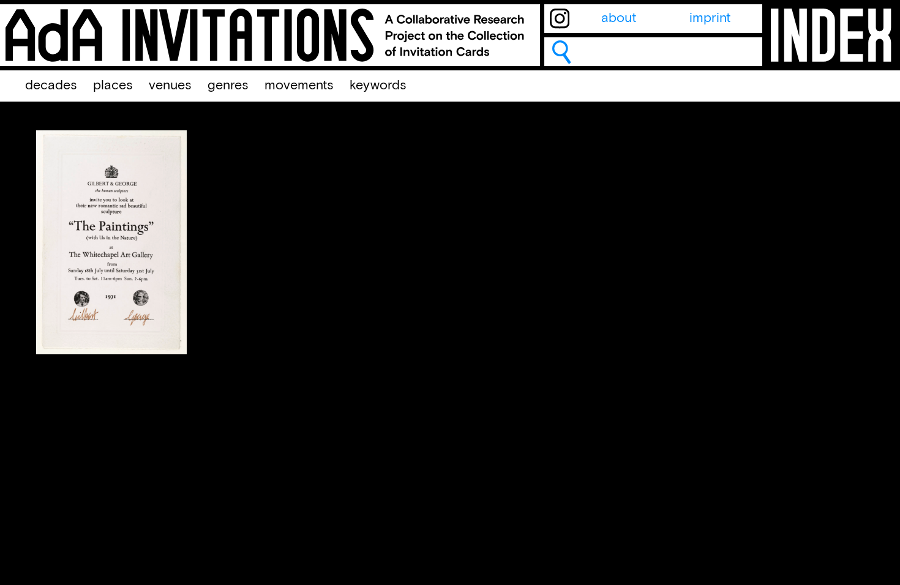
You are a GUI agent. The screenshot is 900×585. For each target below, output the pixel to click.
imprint (709, 18)
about (618, 18)
